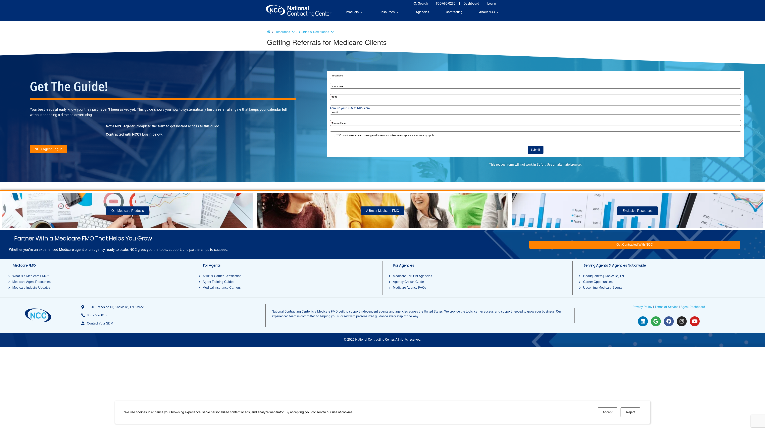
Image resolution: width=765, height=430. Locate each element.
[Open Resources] (397, 12)
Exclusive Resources (637, 210)
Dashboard (471, 3)
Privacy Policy (642, 307)
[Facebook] (669, 321)
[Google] (656, 321)
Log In (491, 3)
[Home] (269, 31)
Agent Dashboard (693, 307)
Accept (607, 412)
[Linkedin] (643, 321)
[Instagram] (682, 321)
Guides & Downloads (314, 31)
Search (423, 3)
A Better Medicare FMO (382, 210)
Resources (282, 31)
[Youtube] (695, 321)
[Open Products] (361, 12)
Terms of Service (666, 307)
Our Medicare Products (127, 210)
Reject (630, 412)
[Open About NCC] (497, 12)
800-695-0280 (445, 3)
